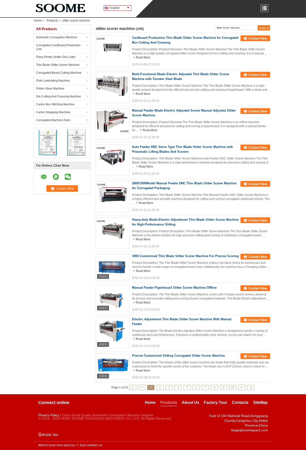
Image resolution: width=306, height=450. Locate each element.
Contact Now (257, 38)
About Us (190, 402)
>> (241, 387)
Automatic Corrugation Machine (56, 37)
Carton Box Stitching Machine (55, 104)
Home (38, 20)
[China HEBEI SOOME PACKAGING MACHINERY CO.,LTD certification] (48, 142)
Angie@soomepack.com (249, 430)
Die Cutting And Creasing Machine (58, 96)
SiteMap (260, 402)
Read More (143, 57)
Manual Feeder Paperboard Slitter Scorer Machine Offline (174, 287)
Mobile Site (50, 435)
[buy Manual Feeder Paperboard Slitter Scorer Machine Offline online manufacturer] (112, 298)
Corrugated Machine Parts (53, 120)
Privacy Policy (48, 415)
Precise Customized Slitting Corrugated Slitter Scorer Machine (178, 355)
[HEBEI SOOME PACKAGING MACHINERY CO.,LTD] (59, 7)
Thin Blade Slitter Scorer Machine (58, 65)
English (115, 8)
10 (232, 387)
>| (251, 387)
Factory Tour (215, 402)
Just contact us (90, 445)
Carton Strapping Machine (53, 112)
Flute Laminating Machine (53, 80)
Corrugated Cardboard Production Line (58, 47)
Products (52, 20)
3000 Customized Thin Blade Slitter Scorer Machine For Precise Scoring (185, 256)
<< (141, 387)
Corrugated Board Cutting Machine (59, 72)
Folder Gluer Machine (50, 88)
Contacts (240, 402)
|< (132, 387)
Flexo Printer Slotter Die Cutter (56, 57)
